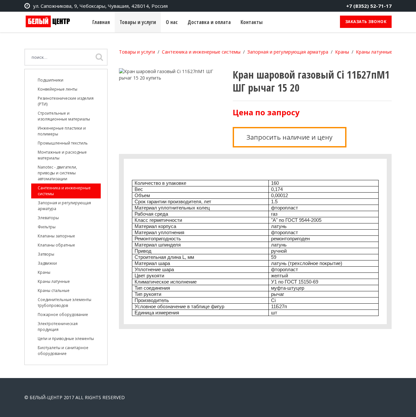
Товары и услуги (138, 22)
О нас (172, 22)
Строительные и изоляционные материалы (64, 116)
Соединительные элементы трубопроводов (64, 302)
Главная (101, 22)
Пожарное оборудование (63, 314)
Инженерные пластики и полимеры (62, 131)
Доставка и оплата (209, 22)
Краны (44, 272)
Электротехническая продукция (58, 326)
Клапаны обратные (56, 245)
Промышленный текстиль (63, 143)
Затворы (46, 254)
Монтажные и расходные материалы (62, 155)
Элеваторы (48, 218)
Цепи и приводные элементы (66, 338)
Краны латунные (54, 281)
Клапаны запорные (56, 236)
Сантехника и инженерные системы (64, 190)
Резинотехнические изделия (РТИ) (66, 101)
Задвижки (47, 263)
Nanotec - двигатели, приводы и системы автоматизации (57, 173)
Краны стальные (54, 290)
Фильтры (47, 227)
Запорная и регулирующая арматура (64, 205)
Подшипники (50, 80)
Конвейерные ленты (57, 89)
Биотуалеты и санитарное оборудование (63, 350)
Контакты (251, 22)
